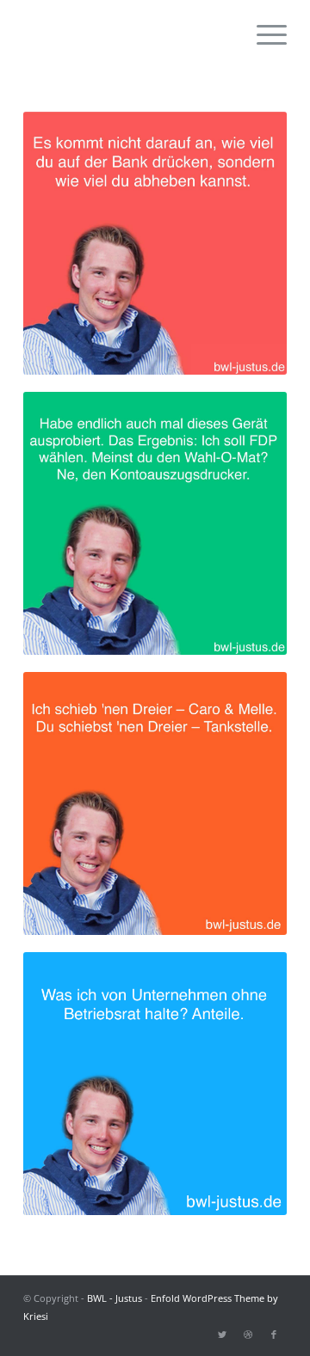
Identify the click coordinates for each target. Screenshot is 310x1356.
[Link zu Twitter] (222, 1334)
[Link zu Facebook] (274, 1334)
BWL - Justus (114, 1298)
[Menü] (263, 34)
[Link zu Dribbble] (248, 1334)
